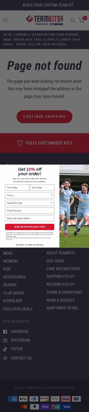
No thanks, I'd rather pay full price (30, 244)
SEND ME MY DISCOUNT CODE (29, 227)
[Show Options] (52, 195)
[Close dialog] (86, 167)
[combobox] (28, 195)
